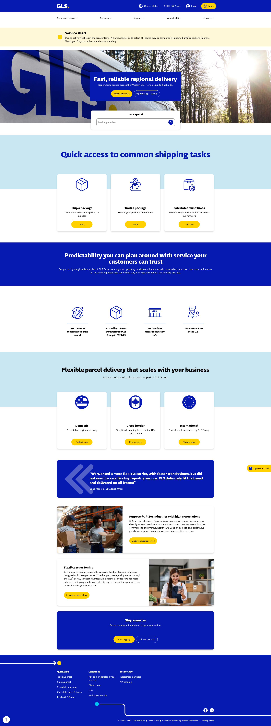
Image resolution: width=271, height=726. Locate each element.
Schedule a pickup (67, 686)
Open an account (121, 93)
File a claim (94, 685)
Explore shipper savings (147, 93)
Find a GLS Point (66, 697)
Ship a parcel (64, 681)
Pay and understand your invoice (101, 678)
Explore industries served (143, 541)
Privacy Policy (139, 721)
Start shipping (124, 639)
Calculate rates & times (69, 692)
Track (211, 6)
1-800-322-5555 (172, 6)
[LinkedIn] (212, 710)
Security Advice (208, 721)
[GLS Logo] (63, 6)
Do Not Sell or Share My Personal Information (180, 721)
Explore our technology (76, 595)
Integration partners (130, 676)
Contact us (94, 671)
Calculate (189, 224)
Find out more (82, 442)
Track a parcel (64, 676)
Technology (126, 671)
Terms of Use (153, 721)
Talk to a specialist (146, 639)
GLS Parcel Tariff (124, 721)
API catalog (126, 681)
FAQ (90, 690)
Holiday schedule (97, 695)
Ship (82, 224)
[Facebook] (205, 710)
